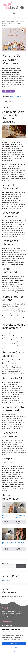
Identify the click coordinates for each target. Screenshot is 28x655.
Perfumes (14, 21)
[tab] (8, 101)
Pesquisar (5, 563)
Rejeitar (14, 651)
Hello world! (6, 580)
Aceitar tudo (14, 643)
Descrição (8, 101)
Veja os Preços (8, 91)
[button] (14, 13)
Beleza (8, 21)
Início (3, 21)
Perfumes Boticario (15, 96)
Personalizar (14, 647)
